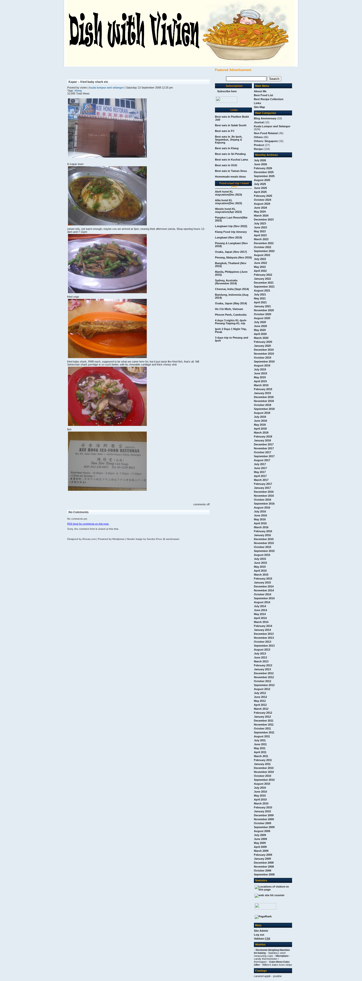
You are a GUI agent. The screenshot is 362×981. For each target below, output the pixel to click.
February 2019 (263, 389)
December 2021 (264, 282)
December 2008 (264, 862)
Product (259, 145)
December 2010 (264, 767)
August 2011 (262, 736)
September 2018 (264, 408)
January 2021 (262, 306)
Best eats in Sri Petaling (230, 153)
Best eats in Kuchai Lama (231, 159)
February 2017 (263, 483)
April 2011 (260, 752)
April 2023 (260, 235)
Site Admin (261, 930)
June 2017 (260, 468)
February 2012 (263, 712)
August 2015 (262, 554)
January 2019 (262, 393)
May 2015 (260, 566)
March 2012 (261, 708)
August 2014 (262, 602)
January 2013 (262, 669)
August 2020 (262, 318)
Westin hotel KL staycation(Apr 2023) (228, 210)
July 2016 (260, 511)
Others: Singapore (266, 141)
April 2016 (260, 523)
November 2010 (264, 771)
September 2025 (264, 176)
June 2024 (260, 207)
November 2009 (264, 819)
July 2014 (260, 606)
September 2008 (264, 874)
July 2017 (260, 464)
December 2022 (264, 243)
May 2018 (260, 424)
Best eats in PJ (224, 130)
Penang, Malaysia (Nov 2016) (233, 257)
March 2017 (261, 479)
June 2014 (260, 610)
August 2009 (262, 831)
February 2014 (263, 625)
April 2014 (260, 618)
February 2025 (263, 195)
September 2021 (264, 286)
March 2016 (261, 527)
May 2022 (260, 266)
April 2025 (260, 191)
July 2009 (260, 835)
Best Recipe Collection (268, 99)
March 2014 (261, 621)
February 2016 (263, 531)
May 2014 (260, 614)
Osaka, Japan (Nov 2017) (231, 251)
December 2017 (264, 444)
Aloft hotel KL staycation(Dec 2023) (228, 193)
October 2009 (262, 823)
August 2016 (262, 507)
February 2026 (263, 168)
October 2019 (262, 357)
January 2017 (262, 487)
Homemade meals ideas (230, 176)
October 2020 (262, 314)
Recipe (258, 148)
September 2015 (264, 550)
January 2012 (262, 716)
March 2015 (261, 574)
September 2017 (264, 456)
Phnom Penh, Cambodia (231, 314)
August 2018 (262, 412)
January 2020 (262, 345)
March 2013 (261, 661)
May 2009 (260, 842)
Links (257, 103)
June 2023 (260, 227)
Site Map (259, 107)
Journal (259, 122)
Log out (259, 934)
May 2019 (260, 377)
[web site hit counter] (269, 895)
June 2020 (260, 326)
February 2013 (263, 665)
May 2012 (260, 700)
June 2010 (260, 791)
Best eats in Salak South (231, 125)
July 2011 (260, 740)
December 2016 (264, 491)
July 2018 (260, 416)
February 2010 (263, 807)
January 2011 (262, 764)
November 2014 (264, 590)
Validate (262, 938)
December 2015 (264, 539)
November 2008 (264, 866)
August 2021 (262, 290)
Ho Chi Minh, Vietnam (229, 309)
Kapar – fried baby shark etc (88, 82)
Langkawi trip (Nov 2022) (231, 226)
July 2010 (260, 787)
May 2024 (260, 211)
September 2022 (264, 251)
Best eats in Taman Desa (231, 170)
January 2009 (262, 858)
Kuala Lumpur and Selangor (272, 126)
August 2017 (262, 460)
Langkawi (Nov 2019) (228, 237)
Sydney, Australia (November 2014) (226, 282)
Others (258, 137)
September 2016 (264, 503)
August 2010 (262, 783)
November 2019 (264, 353)
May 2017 (260, 472)
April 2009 (260, 846)
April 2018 (260, 428)
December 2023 (264, 219)
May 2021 (260, 298)
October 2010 (262, 775)
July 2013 (260, 653)
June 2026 (260, 164)
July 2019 (260, 369)
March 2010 (261, 803)
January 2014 (262, 629)
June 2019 (260, 373)
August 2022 (262, 255)
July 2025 (260, 183)
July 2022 (260, 258)
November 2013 (264, 637)
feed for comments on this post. (88, 523)
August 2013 (262, 649)
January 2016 (262, 535)
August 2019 (262, 365)
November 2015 (264, 543)
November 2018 (264, 401)
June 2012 (260, 696)
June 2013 (260, 657)
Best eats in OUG (226, 165)
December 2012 (264, 673)
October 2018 (262, 404)
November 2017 (264, 448)
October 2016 (262, 499)
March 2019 (261, 385)
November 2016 (264, 495)
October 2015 (262, 546)
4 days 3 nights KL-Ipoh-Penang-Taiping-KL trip (231, 322)
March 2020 (261, 337)
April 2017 (260, 475)
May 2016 (260, 519)
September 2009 (264, 827)
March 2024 (261, 215)
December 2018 (264, 397)
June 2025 (260, 187)
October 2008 (262, 870)
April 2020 (260, 333)
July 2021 (260, 294)
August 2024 (262, 203)
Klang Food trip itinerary (231, 231)
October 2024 (262, 199)
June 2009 (260, 838)
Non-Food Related (266, 133)
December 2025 (264, 172)
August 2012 (262, 689)
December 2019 (264, 349)
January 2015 (262, 582)
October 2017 (262, 452)
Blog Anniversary (265, 118)
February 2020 (263, 341)
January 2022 (262, 278)
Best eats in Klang (227, 148)
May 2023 (260, 231)
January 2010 (262, 811)
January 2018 (262, 440)
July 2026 (260, 160)
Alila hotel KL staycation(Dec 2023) (228, 202)
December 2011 (263, 720)
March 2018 (261, 432)
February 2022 (263, 274)
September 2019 (264, 361)
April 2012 (260, 704)
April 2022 (260, 270)
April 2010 (260, 799)
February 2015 (263, 578)
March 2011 (261, 756)
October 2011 (262, 728)
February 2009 (263, 854)
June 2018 (260, 420)
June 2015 (260, 562)
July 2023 (260, 223)
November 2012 (264, 677)
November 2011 (264, 724)
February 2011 (263, 760)
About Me (260, 91)
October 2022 (262, 247)
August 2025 (262, 180)
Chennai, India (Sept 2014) (232, 289)
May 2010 (260, 795)
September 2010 (264, 779)
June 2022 (260, 262)
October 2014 (262, 594)
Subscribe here (227, 91)
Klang (78, 90)
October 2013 (262, 641)
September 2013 (264, 645)
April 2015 (260, 570)
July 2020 (260, 322)
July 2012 (260, 692)
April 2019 (260, 381)
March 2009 (261, 850)
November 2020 (264, 310)
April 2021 (260, 302)
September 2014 (264, 598)
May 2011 (259, 748)
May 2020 (260, 329)
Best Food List (263, 95)
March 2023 (261, 239)
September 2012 (264, 685)
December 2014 (264, 586)
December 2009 (264, 815)
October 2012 (262, 681)
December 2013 (264, 633)
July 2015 (260, 558)
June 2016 (260, 515)
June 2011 (260, 744)
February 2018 (263, 436)
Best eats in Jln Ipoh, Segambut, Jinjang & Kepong (228, 139)
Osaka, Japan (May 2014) (231, 303)
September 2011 (264, 732)
